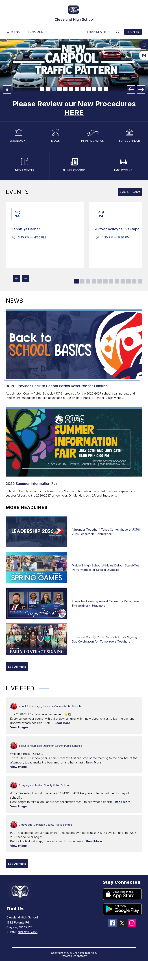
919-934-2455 (28, 932)
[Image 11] (100, 89)
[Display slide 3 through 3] (88, 281)
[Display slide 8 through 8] (117, 281)
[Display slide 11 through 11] (134, 281)
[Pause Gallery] (7, 89)
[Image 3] (54, 89)
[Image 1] (42, 89)
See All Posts (17, 666)
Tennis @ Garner (26, 229)
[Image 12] (106, 89)
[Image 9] (88, 89)
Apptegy (82, 955)
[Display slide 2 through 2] (82, 281)
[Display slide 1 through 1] (76, 281)
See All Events (130, 192)
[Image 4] (59, 89)
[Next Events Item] (25, 278)
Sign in (133, 32)
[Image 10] (94, 89)
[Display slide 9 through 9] (123, 281)
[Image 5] (65, 89)
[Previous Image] (131, 89)
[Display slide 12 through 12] (140, 281)
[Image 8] (82, 89)
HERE (74, 112)
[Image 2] (48, 89)
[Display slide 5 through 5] (99, 281)
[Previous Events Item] (16, 278)
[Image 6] (71, 89)
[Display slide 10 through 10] (128, 281)
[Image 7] (77, 89)
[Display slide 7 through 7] (111, 281)
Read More (62, 723)
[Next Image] (141, 89)
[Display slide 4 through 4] (94, 281)
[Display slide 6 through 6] (105, 281)
